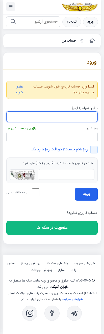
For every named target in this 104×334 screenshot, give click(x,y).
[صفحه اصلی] (91, 41)
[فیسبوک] (52, 313)
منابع (61, 270)
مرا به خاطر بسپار (17, 192)
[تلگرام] (74, 313)
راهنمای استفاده (57, 263)
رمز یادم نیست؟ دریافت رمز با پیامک (59, 149)
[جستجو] (13, 21)
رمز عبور (92, 128)
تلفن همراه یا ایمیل (84, 108)
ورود (90, 22)
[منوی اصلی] (10, 6)
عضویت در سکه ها (52, 227)
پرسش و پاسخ (30, 263)
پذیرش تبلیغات (41, 270)
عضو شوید (19, 90)
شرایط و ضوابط (84, 263)
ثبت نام (72, 22)
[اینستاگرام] (29, 313)
